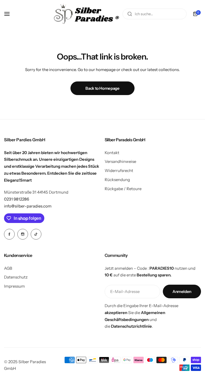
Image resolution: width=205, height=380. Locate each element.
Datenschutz (15, 277)
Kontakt (112, 152)
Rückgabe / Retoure (123, 188)
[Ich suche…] (130, 14)
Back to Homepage (102, 88)
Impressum (14, 286)
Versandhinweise (120, 161)
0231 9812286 (16, 199)
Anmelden (181, 291)
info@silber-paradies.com (28, 206)
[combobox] (155, 14)
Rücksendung (117, 179)
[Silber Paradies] (86, 14)
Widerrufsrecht (119, 170)
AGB (8, 268)
